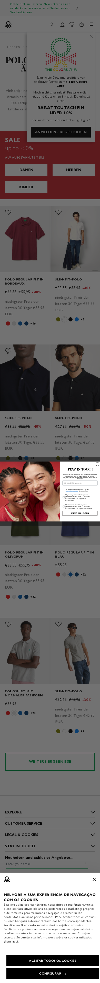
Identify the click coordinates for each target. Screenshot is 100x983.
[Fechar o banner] (94, 879)
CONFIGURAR (50, 973)
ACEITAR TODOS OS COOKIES (52, 961)
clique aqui (11, 941)
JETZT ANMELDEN (80, 513)
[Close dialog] (97, 464)
